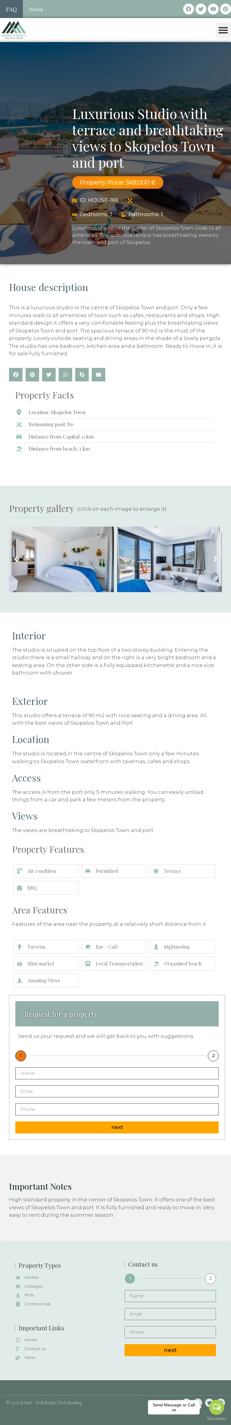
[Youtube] (213, 9)
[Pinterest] (225, 9)
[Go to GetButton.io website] (216, 1419)
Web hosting (70, 1402)
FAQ (11, 9)
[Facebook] (188, 9)
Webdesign (46, 1402)
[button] (223, 30)
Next (117, 1127)
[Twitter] (201, 9)
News (36, 9)
